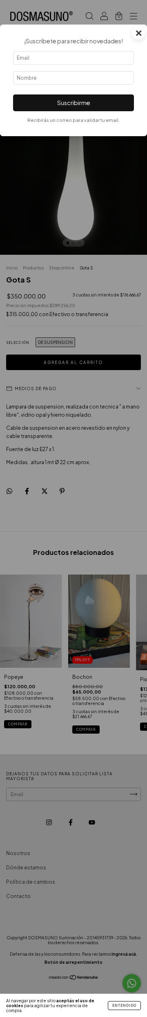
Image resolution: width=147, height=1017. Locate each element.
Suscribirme (73, 102)
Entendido (124, 1006)
